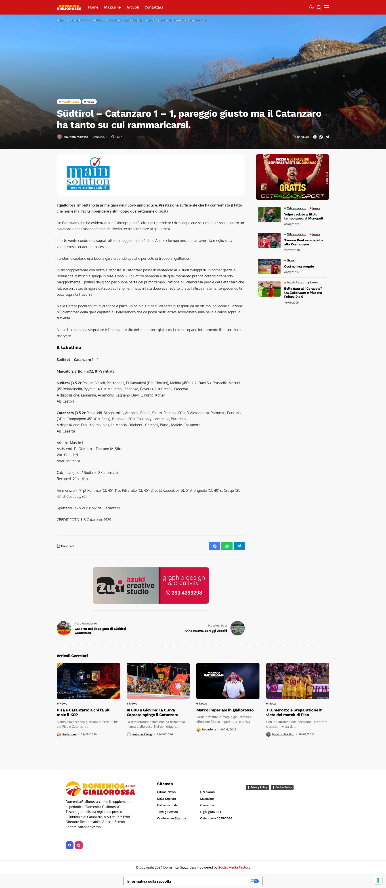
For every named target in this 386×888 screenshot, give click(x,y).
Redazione (69, 734)
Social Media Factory (234, 867)
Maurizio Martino (75, 137)
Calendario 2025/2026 (216, 818)
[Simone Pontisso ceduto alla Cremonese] (269, 240)
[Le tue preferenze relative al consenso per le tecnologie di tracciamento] (378, 880)
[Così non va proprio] (269, 266)
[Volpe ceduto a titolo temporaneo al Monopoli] (269, 214)
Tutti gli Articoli (168, 812)
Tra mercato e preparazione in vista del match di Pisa (294, 712)
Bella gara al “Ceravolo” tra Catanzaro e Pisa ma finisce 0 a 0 (303, 293)
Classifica (207, 805)
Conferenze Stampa (171, 818)
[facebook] (69, 845)
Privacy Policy (259, 787)
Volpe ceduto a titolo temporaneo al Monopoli (303, 216)
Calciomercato (167, 805)
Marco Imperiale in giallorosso (225, 710)
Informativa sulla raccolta (149, 881)
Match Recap (78, 20)
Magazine (207, 798)
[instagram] (79, 845)
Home (61, 20)
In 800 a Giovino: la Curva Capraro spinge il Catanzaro (152, 712)
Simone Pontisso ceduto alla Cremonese (303, 242)
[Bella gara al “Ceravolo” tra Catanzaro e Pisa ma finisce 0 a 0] (269, 289)
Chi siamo (207, 792)
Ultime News (166, 792)
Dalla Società (166, 798)
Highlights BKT (210, 812)
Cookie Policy (283, 787)
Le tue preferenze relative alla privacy (212, 881)
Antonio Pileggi (142, 734)
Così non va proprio (299, 266)
